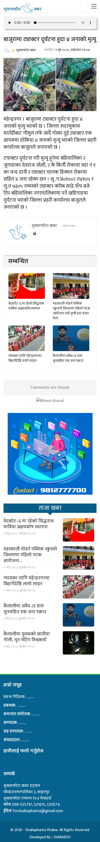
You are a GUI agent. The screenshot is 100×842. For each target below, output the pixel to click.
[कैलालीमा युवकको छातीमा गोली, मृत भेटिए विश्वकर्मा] (78, 643)
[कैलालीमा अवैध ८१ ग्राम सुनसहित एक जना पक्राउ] (71, 338)
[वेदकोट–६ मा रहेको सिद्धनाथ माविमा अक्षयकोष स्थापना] (26, 286)
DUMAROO (62, 837)
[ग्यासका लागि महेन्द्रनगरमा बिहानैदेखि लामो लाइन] (26, 338)
